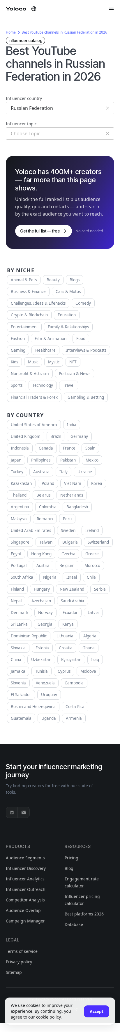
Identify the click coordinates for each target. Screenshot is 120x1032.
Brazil (55, 436)
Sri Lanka (19, 624)
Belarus (43, 495)
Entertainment (24, 326)
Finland (17, 589)
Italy (63, 471)
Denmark (19, 612)
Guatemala (21, 718)
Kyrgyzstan (71, 659)
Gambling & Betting (86, 397)
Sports (16, 385)
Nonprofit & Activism (30, 373)
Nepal (16, 600)
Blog (69, 868)
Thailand (19, 495)
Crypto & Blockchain (29, 315)
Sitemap (14, 972)
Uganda (48, 718)
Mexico (92, 460)
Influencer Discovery (26, 868)
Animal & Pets (24, 279)
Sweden (68, 530)
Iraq (95, 659)
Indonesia (20, 448)
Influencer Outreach (25, 889)
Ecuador (70, 612)
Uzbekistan (41, 659)
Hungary (42, 589)
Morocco (92, 565)
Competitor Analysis (25, 900)
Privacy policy (19, 962)
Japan (16, 460)
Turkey (17, 471)
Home (11, 32)
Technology (42, 385)
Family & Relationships (68, 326)
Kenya (68, 624)
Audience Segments (25, 858)
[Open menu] (111, 9)
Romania (45, 518)
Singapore (20, 542)
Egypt (16, 553)
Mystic (53, 362)
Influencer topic (21, 123)
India (71, 424)
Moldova (88, 671)
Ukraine (84, 471)
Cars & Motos (68, 291)
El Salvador (21, 694)
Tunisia (41, 671)
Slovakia (18, 648)
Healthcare (45, 350)
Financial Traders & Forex (34, 397)
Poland (48, 483)
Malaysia (19, 518)
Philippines (40, 460)
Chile (91, 577)
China (16, 659)
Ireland (92, 530)
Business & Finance (28, 291)
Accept (96, 1011)
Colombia (48, 506)
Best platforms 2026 (84, 914)
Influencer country (24, 98)
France (69, 448)
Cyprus (64, 671)
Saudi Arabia (72, 600)
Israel (71, 577)
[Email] (23, 812)
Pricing (71, 858)
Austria (43, 565)
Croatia (66, 648)
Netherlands (71, 495)
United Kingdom (25, 436)
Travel (68, 385)
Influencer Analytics (25, 879)
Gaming (18, 350)
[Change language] (34, 9)
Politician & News (74, 373)
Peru (67, 518)
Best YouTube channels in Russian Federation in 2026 (64, 32)
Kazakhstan (21, 483)
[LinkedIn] (12, 812)
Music (33, 362)
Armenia (74, 718)
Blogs (75, 279)
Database (74, 924)
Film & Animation (50, 338)
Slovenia (18, 683)
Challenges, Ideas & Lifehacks (38, 303)
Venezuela (45, 683)
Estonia (42, 648)
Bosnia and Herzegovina (33, 706)
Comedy (83, 303)
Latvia (93, 612)
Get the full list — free (40, 230)
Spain (90, 448)
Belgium (67, 565)
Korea (96, 483)
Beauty (53, 279)
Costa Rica (75, 706)
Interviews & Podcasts (86, 350)
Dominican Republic (29, 636)
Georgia (45, 624)
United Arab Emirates (31, 530)
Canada (46, 448)
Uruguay (49, 694)
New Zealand (72, 589)
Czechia (68, 553)
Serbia (100, 589)
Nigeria (50, 577)
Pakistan (68, 460)
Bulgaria (70, 542)
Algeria (89, 636)
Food (80, 338)
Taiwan (45, 542)
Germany (79, 436)
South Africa (22, 577)
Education (67, 315)
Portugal (19, 565)
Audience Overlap (23, 910)
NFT (73, 362)
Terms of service (22, 951)
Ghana (88, 648)
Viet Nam (72, 483)
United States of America (34, 424)
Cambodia (74, 683)
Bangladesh (77, 506)
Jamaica (18, 671)
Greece (92, 553)
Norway (45, 612)
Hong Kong (41, 553)
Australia (41, 471)
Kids (14, 362)
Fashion (18, 338)
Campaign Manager (25, 921)
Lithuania (65, 636)
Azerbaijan (41, 600)
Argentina (20, 506)
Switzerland (98, 542)
